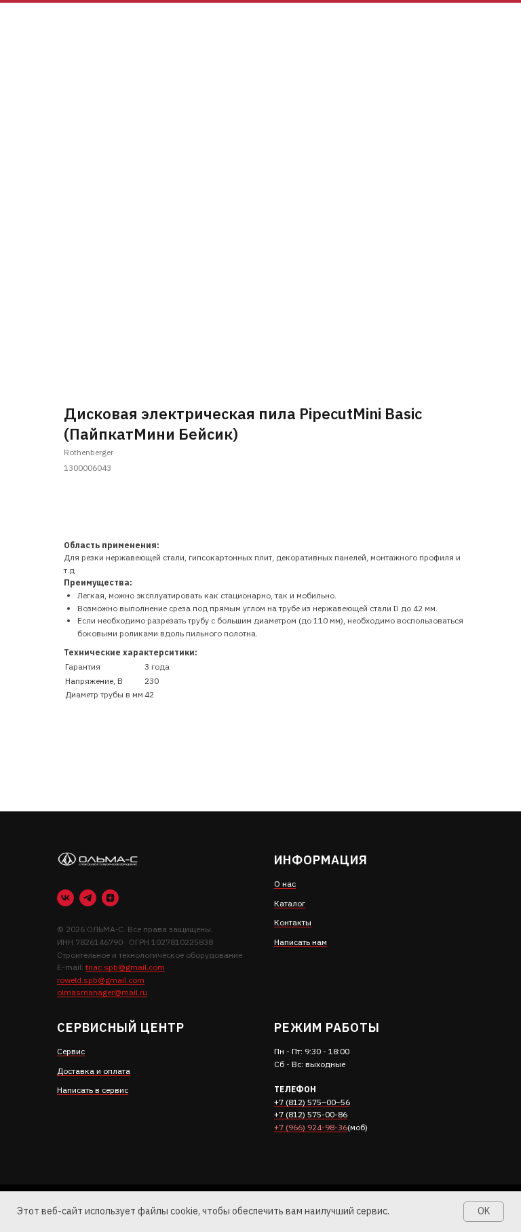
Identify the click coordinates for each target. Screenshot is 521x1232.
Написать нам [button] (300, 942)
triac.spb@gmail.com (125, 967)
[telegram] (87, 897)
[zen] (110, 897)
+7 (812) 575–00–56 (312, 1102)
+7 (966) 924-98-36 (310, 1127)
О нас (285, 884)
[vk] (65, 897)
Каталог (289, 903)
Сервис (71, 1051)
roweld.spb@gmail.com (100, 980)
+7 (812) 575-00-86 (310, 1114)
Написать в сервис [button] (92, 1090)
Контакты (292, 922)
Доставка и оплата (93, 1071)
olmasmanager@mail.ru (102, 992)
